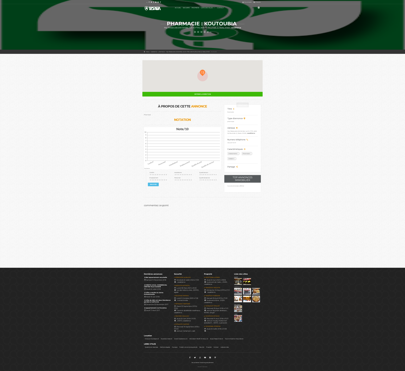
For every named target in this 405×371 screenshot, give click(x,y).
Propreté (209, 347)
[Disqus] (182, 234)
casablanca (237, 287)
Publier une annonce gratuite (188, 347)
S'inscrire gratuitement (207, 362)
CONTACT (220, 8)
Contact (216, 347)
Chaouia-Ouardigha (152, 339)
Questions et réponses (151, 347)
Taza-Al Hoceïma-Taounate (234, 339)
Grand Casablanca (180, 339)
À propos (174, 347)
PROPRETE (195, 8)
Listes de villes (225, 347)
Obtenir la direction (202, 94)
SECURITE (186, 8)
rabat (236, 314)
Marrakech (237, 304)
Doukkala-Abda (166, 339)
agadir (236, 277)
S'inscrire (258, 2)
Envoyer (153, 184)
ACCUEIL (178, 8)
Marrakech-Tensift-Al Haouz (198, 339)
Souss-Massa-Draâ (216, 339)
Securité (201, 347)
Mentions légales (165, 347)
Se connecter (248, 2)
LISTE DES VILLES (207, 8)
